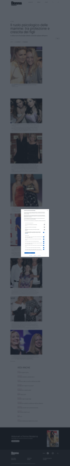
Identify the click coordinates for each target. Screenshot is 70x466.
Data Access (35, 255)
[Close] (47, 210)
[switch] (44, 224)
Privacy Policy (39, 255)
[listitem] (35, 235)
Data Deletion (30, 255)
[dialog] (35, 233)
